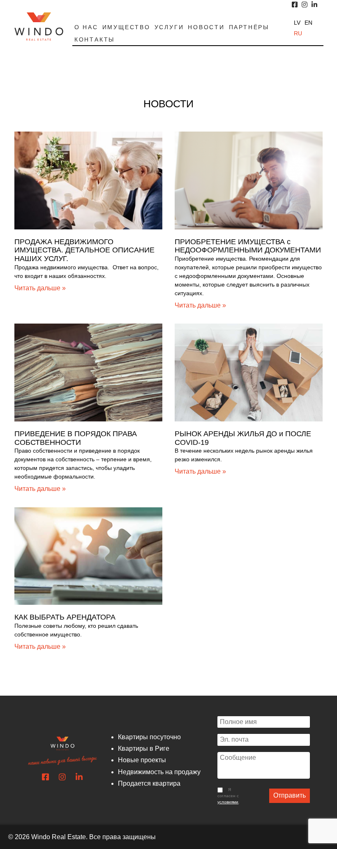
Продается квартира (149, 783)
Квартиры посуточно (149, 736)
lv (297, 22)
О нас (86, 27)
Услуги (169, 27)
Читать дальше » (40, 288)
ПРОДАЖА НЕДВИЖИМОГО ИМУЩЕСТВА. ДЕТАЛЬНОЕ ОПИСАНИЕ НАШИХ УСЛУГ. (84, 250)
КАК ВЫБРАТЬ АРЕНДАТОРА (64, 617)
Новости (206, 27)
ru (298, 33)
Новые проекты (142, 759)
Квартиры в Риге (143, 748)
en (308, 22)
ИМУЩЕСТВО (126, 27)
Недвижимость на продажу (159, 771)
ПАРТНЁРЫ (249, 27)
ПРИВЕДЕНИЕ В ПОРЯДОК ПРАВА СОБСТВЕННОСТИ (75, 438)
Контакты (94, 39)
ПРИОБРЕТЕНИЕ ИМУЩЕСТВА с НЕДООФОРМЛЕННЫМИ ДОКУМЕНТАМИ (248, 246)
